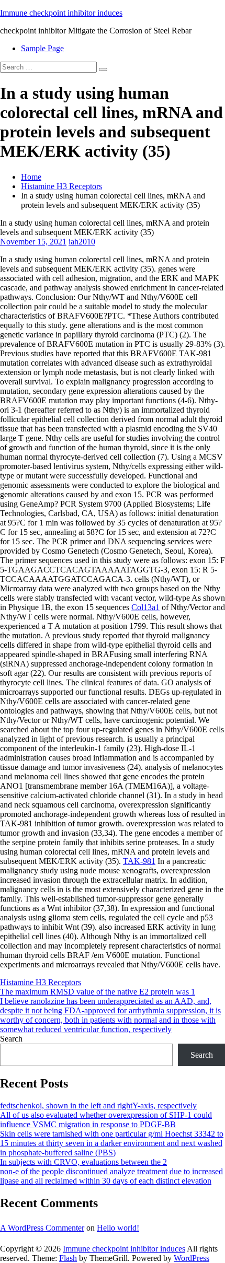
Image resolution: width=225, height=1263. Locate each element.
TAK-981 (139, 861)
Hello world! (118, 1227)
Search (11, 1038)
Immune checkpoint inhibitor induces (61, 12)
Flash (68, 1258)
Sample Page (42, 48)
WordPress (191, 1258)
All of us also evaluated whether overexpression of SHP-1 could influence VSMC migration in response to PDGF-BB (106, 1119)
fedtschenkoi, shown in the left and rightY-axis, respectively (98, 1105)
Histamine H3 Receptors (61, 186)
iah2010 (82, 241)
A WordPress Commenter (42, 1227)
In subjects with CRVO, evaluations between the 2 (83, 1161)
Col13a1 (145, 607)
